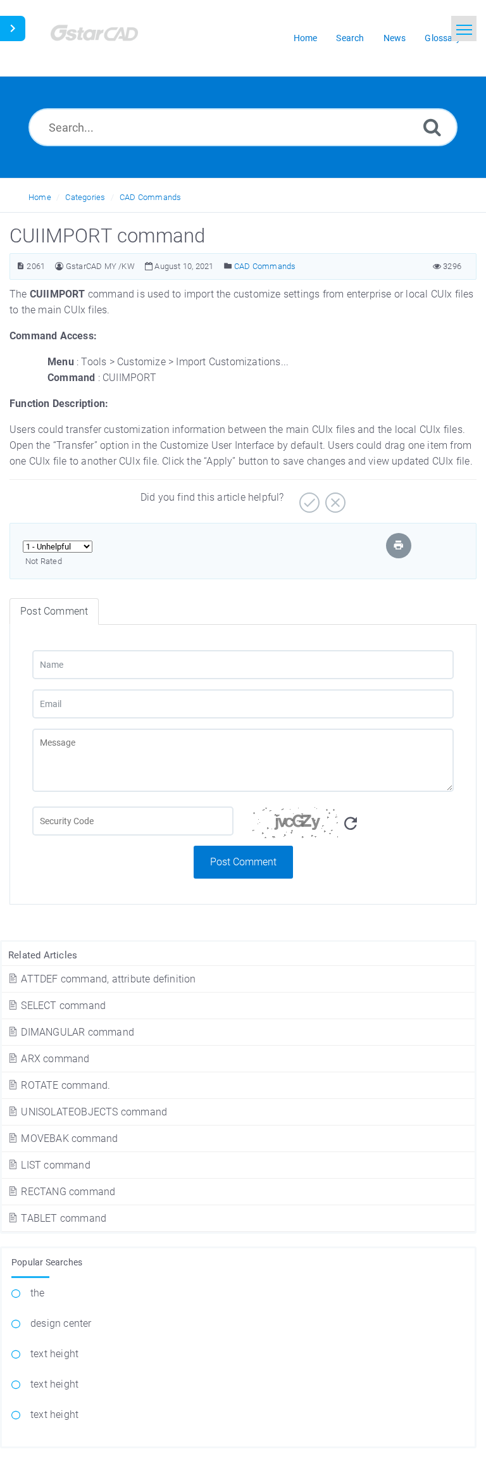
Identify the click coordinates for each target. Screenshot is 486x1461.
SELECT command (62, 1006)
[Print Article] (398, 545)
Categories (85, 197)
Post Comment (243, 862)
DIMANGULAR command (76, 1032)
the (37, 1293)
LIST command (54, 1165)
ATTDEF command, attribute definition (107, 979)
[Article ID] (20, 266)
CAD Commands (150, 197)
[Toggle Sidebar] (12, 28)
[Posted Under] (228, 266)
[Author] (59, 266)
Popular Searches (46, 1262)
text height (54, 1354)
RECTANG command (66, 1192)
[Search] (432, 127)
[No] (334, 498)
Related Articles (42, 955)
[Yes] (308, 498)
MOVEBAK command (68, 1138)
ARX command (53, 1059)
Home (39, 197)
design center (61, 1323)
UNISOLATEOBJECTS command (92, 1112)
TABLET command (62, 1218)
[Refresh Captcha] (350, 824)
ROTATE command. (64, 1085)
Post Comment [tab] (54, 611)
